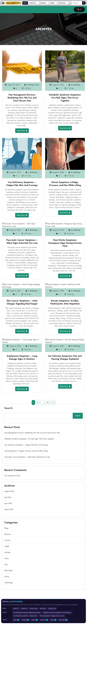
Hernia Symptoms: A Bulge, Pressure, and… (52, 616)
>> (53, 402)
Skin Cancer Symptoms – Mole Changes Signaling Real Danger (22, 302)
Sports (6, 576)
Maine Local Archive (13, 3)
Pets (6, 564)
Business (43, 3)
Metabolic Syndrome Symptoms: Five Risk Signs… (57, 612)
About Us (16, 608)
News (6, 558)
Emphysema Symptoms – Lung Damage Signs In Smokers (22, 357)
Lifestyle (7, 552)
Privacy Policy (33, 608)
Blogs (6, 528)
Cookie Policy (52, 608)
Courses (7, 540)
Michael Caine (34, 85)
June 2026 (8, 503)
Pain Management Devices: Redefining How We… (27, 612)
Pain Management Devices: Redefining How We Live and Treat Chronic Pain (22, 97)
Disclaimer (43, 608)
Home (25, 3)
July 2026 (7, 497)
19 (47, 402)
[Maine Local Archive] (3, 3)
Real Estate (61, 3)
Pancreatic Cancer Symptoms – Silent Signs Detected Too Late (22, 241)
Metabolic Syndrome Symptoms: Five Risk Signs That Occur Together (65, 97)
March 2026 (8, 509)
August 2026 (9, 491)
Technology (8, 582)
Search (8, 408)
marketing (76, 85)
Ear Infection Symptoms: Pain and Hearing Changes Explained (65, 357)
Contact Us (32, 3)
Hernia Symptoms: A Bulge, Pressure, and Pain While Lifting (65, 184)
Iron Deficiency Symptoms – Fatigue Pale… (25, 616)
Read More (21, 130)
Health (52, 3)
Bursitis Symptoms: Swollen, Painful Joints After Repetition (65, 302)
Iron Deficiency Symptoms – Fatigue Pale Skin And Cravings (22, 184)
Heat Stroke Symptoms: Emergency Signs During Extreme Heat (65, 243)
